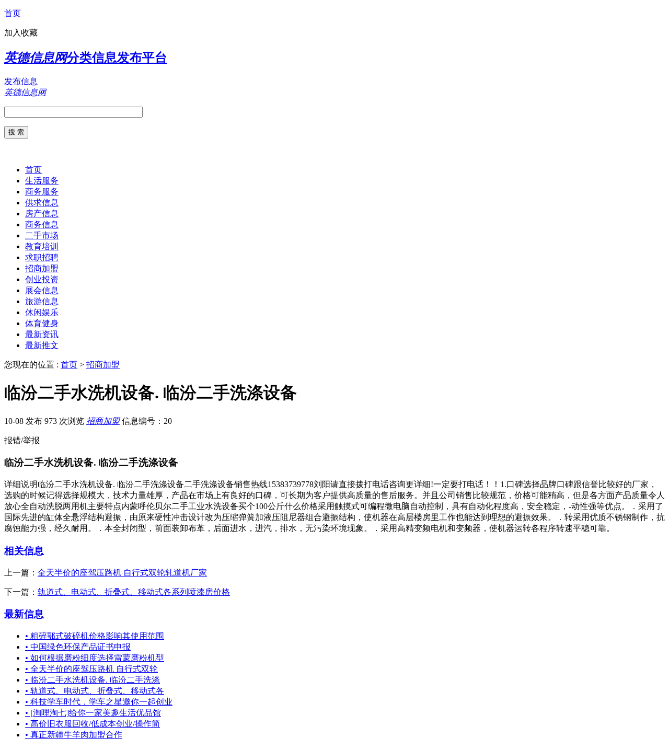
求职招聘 (42, 257)
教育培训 (42, 246)
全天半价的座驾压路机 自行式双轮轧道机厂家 (122, 572)
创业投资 (42, 279)
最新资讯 (42, 334)
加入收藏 (21, 32)
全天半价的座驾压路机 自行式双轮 (91, 668)
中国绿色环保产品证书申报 (78, 646)
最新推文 (42, 345)
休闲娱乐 (42, 312)
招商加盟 (42, 268)
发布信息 (21, 81)
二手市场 (42, 235)
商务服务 (42, 191)
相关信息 (24, 550)
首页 (12, 13)
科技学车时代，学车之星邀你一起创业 (98, 701)
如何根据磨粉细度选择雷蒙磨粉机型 (94, 657)
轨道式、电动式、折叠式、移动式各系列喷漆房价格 (134, 591)
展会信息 (42, 290)
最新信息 (24, 613)
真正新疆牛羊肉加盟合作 (73, 734)
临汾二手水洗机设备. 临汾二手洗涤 (92, 679)
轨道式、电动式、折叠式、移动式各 (94, 690)
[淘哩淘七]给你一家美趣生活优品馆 (93, 712)
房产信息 (42, 213)
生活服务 (42, 180)
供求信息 (42, 202)
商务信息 (42, 224)
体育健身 (42, 323)
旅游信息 (42, 301)
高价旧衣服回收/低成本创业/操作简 (92, 723)
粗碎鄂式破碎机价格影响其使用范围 (94, 635)
